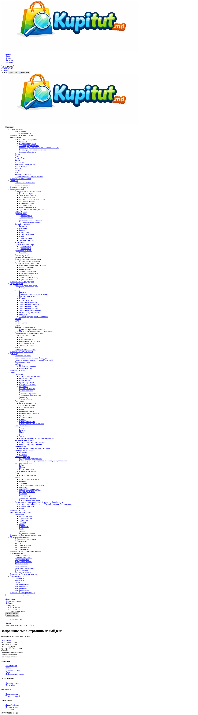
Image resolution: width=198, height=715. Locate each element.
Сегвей (17, 582)
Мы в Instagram (11, 666)
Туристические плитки (28, 306)
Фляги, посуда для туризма (29, 313)
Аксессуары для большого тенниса (33, 442)
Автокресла (19, 242)
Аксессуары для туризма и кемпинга (33, 317)
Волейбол (23, 455)
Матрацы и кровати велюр (25, 350)
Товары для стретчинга (28, 498)
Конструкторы (25, 269)
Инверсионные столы (27, 385)
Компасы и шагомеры (27, 296)
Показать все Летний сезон (20, 179)
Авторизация (15, 609)
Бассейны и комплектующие (26, 140)
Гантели (22, 481)
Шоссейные (24, 527)
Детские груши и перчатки (29, 261)
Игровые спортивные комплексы (28, 191)
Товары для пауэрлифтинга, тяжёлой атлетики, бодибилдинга (39, 502)
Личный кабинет (12, 705)
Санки (21, 236)
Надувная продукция (27, 144)
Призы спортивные (26, 469)
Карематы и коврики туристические (33, 294)
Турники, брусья (25, 399)
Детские (22, 523)
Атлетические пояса (27, 506)
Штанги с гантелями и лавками (31, 424)
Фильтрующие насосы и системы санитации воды (39, 148)
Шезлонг (18, 168)
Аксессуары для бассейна (29, 146)
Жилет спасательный (23, 175)
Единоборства (20, 446)
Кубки (21, 465)
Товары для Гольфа (26, 345)
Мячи (21, 432)
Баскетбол (23, 453)
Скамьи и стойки (26, 391)
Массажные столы (22, 549)
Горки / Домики (21, 158)
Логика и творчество (27, 271)
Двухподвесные (25, 518)
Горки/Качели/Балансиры (24, 245)
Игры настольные (26, 280)
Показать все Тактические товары (23, 574)
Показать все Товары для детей (22, 282)
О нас (8, 56)
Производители (12, 694)
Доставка (9, 60)
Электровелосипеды (27, 533)
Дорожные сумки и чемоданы (26, 286)
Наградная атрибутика (23, 463)
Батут (17, 321)
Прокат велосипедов (23, 133)
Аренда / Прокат (16, 129)
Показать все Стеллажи (19, 187)
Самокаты (23, 228)
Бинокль (22, 292)
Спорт (12, 372)
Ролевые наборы (25, 275)
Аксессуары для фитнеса (29, 479)
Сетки (21, 434)
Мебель (18, 364)
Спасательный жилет (27, 475)
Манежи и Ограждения (24, 257)
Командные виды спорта (24, 450)
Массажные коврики (23, 545)
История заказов (12, 707)
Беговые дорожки (26, 378)
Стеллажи (14, 181)
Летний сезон (15, 137)
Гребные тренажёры (27, 383)
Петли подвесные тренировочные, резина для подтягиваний (43, 461)
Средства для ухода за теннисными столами (36, 438)
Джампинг (23, 483)
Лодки (17, 348)
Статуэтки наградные (27, 471)
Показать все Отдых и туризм (21, 352)
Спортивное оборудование (25, 405)
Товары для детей (17, 189)
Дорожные (23, 521)
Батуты (17, 154)
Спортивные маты (26, 407)
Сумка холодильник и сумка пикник (29, 177)
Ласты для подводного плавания (32, 329)
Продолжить (6, 640)
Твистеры (23, 397)
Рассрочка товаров (13, 670)
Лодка (17, 172)
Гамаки (17, 325)
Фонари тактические (23, 572)
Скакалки (23, 494)
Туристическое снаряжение (30, 310)
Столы (21, 428)
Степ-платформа (25, 496)
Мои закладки (11, 709)
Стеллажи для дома (22, 185)
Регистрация (15, 607)
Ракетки (22, 430)
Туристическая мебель (28, 302)
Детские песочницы (27, 201)
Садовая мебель (25, 368)
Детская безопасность (23, 251)
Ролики (22, 230)
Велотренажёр (24, 380)
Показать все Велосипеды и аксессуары (25, 535)
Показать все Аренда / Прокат (22, 135)
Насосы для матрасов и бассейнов (32, 150)
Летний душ (19, 162)
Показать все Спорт (18, 510)
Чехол (21, 436)
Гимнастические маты (28, 207)
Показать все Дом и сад (19, 370)
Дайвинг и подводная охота (25, 327)
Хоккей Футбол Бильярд (28, 277)
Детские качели (25, 249)
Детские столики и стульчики (30, 220)
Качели (17, 160)
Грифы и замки (25, 415)
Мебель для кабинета (27, 366)
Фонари (18, 319)
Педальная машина (26, 234)
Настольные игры (26, 339)
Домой (8, 623)
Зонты (17, 170)
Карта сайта (10, 685)
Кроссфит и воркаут (22, 457)
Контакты (9, 62)
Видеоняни (23, 253)
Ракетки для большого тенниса (31, 444)
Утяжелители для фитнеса (29, 500)
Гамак (17, 156)
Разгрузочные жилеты (23, 562)
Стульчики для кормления (29, 222)
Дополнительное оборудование (31, 210)
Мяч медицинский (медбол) (30, 490)
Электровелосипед (22, 586)
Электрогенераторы (22, 362)
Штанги (22, 420)
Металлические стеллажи (25, 183)
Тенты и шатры (21, 323)
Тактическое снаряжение (24, 568)
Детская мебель (21, 214)
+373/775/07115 (7, 68)
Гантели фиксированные (29, 413)
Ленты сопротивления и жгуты (31, 486)
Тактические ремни (22, 566)
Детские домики (25, 205)
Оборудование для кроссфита (30, 459)
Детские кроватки (26, 218)
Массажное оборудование (20, 537)
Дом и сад (14, 354)
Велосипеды (19, 514)
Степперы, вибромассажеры (30, 395)
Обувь (21, 508)
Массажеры (23, 488)
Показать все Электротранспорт (22, 593)
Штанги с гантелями (27, 422)
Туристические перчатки (29, 304)
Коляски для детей (22, 255)
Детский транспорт (22, 224)
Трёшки (22, 531)
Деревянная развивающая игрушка (33, 265)
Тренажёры (19, 374)
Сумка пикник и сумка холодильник (29, 333)
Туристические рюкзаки (28, 308)
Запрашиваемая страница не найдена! (20, 625)
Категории (9, 127)
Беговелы (23, 226)
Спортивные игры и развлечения (28, 259)
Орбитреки (23, 387)
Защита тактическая (22, 556)
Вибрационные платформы (25, 539)
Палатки (22, 298)
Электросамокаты (22, 591)
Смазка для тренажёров (28, 393)
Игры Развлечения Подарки (26, 335)
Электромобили (25, 238)
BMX (21, 529)
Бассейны (23, 142)
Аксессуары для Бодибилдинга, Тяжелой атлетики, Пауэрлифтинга (45, 504)
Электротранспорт (17, 576)
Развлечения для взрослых (29, 341)
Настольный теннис (22, 426)
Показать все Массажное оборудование (25, 551)
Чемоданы (23, 288)
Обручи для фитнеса (27, 492)
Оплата (8, 58)
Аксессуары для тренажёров (30, 376)
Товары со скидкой (13, 696)
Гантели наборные (26, 411)
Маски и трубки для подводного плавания (35, 331)
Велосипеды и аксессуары (20, 512)
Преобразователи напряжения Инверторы (31, 358)
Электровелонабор (22, 584)
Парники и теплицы (23, 356)
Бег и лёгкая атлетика (27, 403)
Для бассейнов (20, 131)
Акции (8, 54)
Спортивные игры (26, 343)
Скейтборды (24, 232)
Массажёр (18, 543)
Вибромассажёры (21, 541)
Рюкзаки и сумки (21, 564)
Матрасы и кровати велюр (25, 164)
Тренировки (19, 401)
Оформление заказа (17, 611)
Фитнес (18, 477)
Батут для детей (21, 212)
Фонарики (23, 315)
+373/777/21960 (7, 70)
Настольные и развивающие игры (28, 263)
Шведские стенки (26, 193)
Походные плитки (22, 560)
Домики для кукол (26, 267)
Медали (22, 467)
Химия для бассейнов (27, 152)
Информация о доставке (15, 674)
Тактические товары (18, 553)
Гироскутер (19, 578)
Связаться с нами (12, 683)
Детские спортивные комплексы (32, 199)
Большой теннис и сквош (24, 440)
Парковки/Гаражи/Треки (28, 273)
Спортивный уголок (27, 197)
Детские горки (25, 247)
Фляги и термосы (21, 570)
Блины (22, 409)
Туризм (17, 290)
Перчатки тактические (23, 558)
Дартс (21, 337)
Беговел (22, 525)
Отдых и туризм (16, 284)
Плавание (18, 473)
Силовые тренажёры (27, 389)
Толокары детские (26, 240)
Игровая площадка (26, 203)
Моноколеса (19, 580)
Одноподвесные (25, 516)
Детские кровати (25, 216)
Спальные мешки (26, 300)
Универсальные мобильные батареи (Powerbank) (34, 360)
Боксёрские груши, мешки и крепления (34, 448)
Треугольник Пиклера (28, 195)
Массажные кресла (22, 547)
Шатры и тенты (21, 166)
